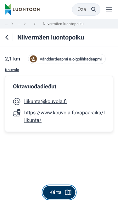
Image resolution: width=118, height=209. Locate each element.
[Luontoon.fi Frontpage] (22, 9)
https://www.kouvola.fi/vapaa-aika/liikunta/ (64, 116)
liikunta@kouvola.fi (45, 101)
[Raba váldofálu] (109, 9)
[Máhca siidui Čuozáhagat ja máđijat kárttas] (7, 37)
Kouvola (12, 70)
